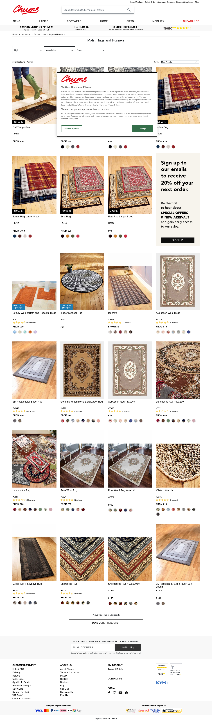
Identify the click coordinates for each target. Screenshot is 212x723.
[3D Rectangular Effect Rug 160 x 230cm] (178, 552)
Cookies (64, 678)
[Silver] (110, 332)
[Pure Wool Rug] (82, 458)
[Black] (62, 147)
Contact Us (115, 678)
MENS (16, 21)
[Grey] (73, 147)
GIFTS (130, 21)
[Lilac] (35, 332)
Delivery (16, 672)
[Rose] (78, 509)
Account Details (115, 669)
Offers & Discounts (21, 698)
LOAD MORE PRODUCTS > (106, 622)
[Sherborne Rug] (82, 552)
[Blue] (158, 147)
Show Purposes (72, 128)
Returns (16, 675)
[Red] (78, 147)
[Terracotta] (163, 509)
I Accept (142, 128)
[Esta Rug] (82, 184)
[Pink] (163, 332)
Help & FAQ (18, 669)
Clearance (191, 21)
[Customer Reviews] (177, 28)
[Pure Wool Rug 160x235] (130, 458)
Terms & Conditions (69, 672)
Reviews (64, 682)
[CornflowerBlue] (15, 332)
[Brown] (163, 147)
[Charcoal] (194, 509)
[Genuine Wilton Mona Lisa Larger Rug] (82, 369)
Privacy (63, 675)
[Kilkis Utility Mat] (178, 458)
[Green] (73, 236)
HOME (104, 21)
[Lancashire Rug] (34, 458)
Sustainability (66, 691)
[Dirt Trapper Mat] (34, 95)
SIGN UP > (128, 647)
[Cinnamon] (30, 332)
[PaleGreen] (183, 332)
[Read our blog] (126, 692)
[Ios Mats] (130, 281)
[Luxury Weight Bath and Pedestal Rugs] (34, 281)
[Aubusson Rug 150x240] (130, 369)
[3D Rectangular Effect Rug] (34, 369)
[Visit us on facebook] (109, 692)
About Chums (67, 669)
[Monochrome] (189, 421)
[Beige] (158, 332)
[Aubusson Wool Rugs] (178, 281)
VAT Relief (17, 695)
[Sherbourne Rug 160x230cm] (130, 552)
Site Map (64, 688)
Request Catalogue (21, 685)
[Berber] (78, 421)
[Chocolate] (131, 332)
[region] (107, 104)
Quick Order (18, 678)
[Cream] (68, 147)
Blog (62, 685)
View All (30, 61)
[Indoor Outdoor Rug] (82, 281)
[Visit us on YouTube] (120, 692)
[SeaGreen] (25, 332)
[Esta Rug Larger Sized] (130, 184)
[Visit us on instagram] (114, 692)
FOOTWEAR (74, 21)
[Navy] (189, 332)
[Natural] (88, 421)
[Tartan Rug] (178, 95)
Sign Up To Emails (21, 682)
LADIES (43, 21)
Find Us (64, 695)
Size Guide (17, 688)
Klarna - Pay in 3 (20, 691)
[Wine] (173, 509)
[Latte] (20, 332)
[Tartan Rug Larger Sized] (34, 184)
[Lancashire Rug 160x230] (178, 369)
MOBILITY (158, 21)
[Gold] (68, 236)
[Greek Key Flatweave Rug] (34, 552)
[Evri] (162, 682)
